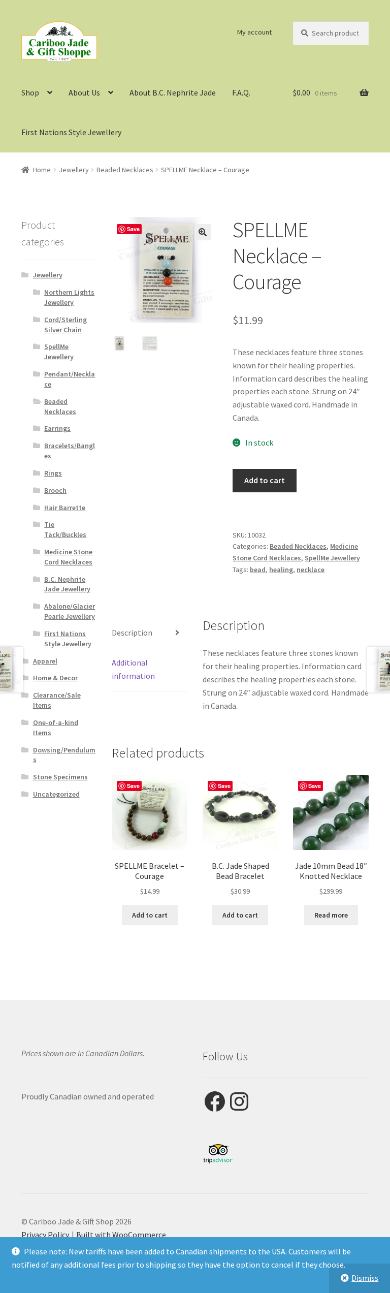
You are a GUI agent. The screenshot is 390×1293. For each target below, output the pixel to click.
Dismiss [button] (364, 1278)
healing (281, 569)
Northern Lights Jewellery (69, 297)
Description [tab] (132, 632)
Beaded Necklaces (124, 169)
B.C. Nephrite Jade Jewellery (67, 584)
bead (258, 569)
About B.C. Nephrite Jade (172, 92)
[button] (202, 232)
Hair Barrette (64, 507)
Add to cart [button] (150, 915)
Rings (53, 473)
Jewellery (74, 169)
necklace (310, 569)
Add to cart (264, 480)
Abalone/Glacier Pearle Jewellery (69, 611)
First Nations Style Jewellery (71, 132)
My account (254, 32)
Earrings (57, 428)
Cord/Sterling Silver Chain (65, 324)
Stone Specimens (60, 776)
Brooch (55, 490)
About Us (84, 92)
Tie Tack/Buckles (65, 529)
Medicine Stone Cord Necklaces (68, 556)
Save (133, 229)
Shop (30, 92)
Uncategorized (56, 794)
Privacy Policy (45, 1234)
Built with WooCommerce (121, 1234)
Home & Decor (55, 677)
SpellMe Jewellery (332, 557)
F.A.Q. (241, 92)
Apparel (45, 661)
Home (42, 169)
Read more (331, 915)
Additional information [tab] (133, 669)
